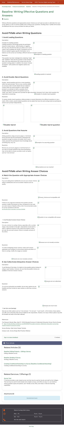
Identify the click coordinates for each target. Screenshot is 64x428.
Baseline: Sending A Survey (12, 357)
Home (3, 2)
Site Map (31, 426)
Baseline (28, 6)
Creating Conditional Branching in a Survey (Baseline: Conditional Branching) (27, 364)
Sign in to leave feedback (11, 337)
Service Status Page (27, 2)
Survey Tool (7, 378)
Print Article (9, 343)
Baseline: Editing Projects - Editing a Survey (17, 351)
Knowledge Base (6, 6)
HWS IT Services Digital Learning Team (45, 2)
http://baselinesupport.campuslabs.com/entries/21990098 (13, 209)
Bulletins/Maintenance (13, 2)
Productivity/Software (18, 6)
